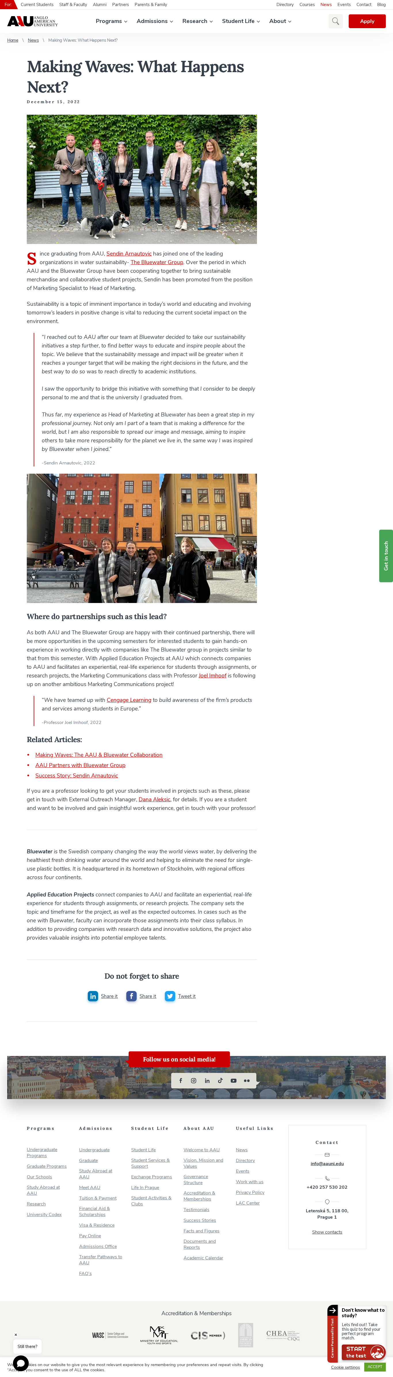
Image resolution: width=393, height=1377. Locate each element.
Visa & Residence (97, 1225)
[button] (336, 21)
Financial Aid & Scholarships (94, 1212)
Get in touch (386, 556)
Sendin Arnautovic (129, 254)
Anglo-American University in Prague (32, 21)
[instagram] (194, 1080)
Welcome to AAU (202, 1150)
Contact (363, 4)
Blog (381, 4)
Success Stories (200, 1220)
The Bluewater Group (157, 262)
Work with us (250, 1182)
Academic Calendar (203, 1258)
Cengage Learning (129, 700)
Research (194, 21)
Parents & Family (151, 4)
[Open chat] (21, 1363)
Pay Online (90, 1236)
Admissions (152, 21)
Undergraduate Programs (42, 1153)
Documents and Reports (200, 1244)
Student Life (238, 21)
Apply (367, 21)
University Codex (44, 1215)
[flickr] (247, 1080)
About (277, 21)
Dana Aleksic (154, 799)
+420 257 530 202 (327, 1187)
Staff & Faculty (73, 4)
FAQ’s (85, 1274)
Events (344, 4)
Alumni (99, 4)
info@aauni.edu (327, 1164)
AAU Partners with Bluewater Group (80, 765)
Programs (109, 21)
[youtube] (233, 1080)
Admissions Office (98, 1247)
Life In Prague (145, 1188)
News (326, 4)
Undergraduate (94, 1150)
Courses (307, 4)
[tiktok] (220, 1080)
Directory (285, 4)
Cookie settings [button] (345, 1367)
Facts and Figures (202, 1231)
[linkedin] (207, 1080)
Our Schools (39, 1177)
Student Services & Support (150, 1163)
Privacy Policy (250, 1193)
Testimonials (196, 1210)
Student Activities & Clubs (151, 1201)
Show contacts (327, 1232)
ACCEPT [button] (375, 1367)
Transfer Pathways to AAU (100, 1260)
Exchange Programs (151, 1177)
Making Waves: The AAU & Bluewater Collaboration (99, 755)
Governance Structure (196, 1180)
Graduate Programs (47, 1166)
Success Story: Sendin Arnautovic (76, 775)
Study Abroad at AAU (43, 1190)
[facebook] (180, 1080)
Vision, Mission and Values (203, 1163)
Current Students (37, 4)
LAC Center (248, 1203)
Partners (120, 4)
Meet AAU (89, 1188)
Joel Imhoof (212, 675)
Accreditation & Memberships (199, 1196)
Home (12, 40)
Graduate (88, 1161)
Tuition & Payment (98, 1198)
